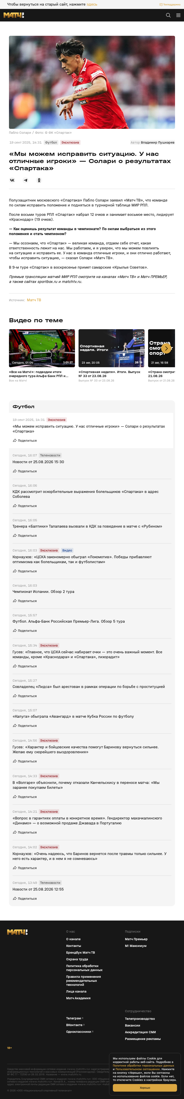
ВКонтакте (74, 1025)
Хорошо (145, 1088)
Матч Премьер (136, 939)
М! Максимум (136, 946)
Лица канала (76, 991)
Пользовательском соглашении (138, 1069)
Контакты (73, 946)
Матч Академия (78, 998)
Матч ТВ (34, 300)
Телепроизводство (140, 1019)
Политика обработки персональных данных (84, 968)
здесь (92, 4)
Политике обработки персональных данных (143, 1065)
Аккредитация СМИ (140, 1032)
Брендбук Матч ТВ (80, 952)
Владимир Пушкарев (158, 142)
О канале (73, 939)
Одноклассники (78, 1032)
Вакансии (132, 1025)
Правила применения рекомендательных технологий (83, 981)
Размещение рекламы (143, 1039)
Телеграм (73, 1018)
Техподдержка (171, 4)
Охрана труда (77, 959)
